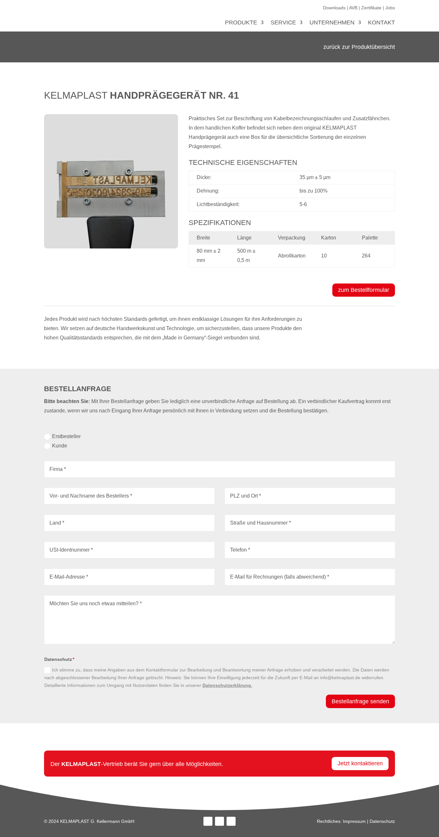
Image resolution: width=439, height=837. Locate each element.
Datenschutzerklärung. (227, 685)
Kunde (59, 445)
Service (283, 23)
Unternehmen (331, 23)
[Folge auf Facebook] (207, 821)
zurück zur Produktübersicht (359, 47)
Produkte (241, 23)
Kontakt (381, 23)
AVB (353, 7)
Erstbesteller (66, 436)
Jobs (390, 7)
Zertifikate (371, 7)
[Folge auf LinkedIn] (231, 821)
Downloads (334, 7)
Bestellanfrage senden (360, 701)
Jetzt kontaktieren (360, 763)
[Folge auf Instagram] (219, 821)
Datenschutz (382, 821)
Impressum (354, 821)
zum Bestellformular (363, 290)
